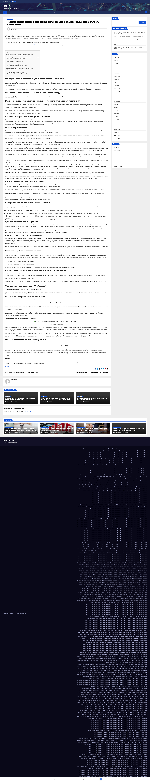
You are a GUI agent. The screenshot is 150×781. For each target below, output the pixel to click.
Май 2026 (116, 66)
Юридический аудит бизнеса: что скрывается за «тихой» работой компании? (115, 776)
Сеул (88, 696)
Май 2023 (116, 122)
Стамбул (141, 702)
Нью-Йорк (131, 654)
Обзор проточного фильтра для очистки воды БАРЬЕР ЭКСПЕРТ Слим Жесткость (55, 399)
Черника (121, 756)
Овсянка (89, 658)
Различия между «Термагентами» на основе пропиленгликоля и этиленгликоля (23, 57)
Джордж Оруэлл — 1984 (123, 542)
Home (81, 448)
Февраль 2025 (117, 88)
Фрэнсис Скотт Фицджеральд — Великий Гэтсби (101, 732)
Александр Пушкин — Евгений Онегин (140, 450)
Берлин (106, 480)
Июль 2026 (116, 60)
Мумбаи (96, 636)
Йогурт (98, 564)
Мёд (121, 616)
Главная (10, 12)
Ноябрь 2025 (116, 79)
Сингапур (90, 700)
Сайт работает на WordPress (8, 613)
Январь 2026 (116, 73)
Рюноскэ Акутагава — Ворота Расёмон (140, 686)
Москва (102, 632)
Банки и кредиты (41, 12)
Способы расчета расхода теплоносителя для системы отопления (20, 399)
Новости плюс (117, 163)
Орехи (139, 660)
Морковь (141, 630)
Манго (105, 602)
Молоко (97, 630)
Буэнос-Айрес (120, 482)
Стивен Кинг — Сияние (133, 704)
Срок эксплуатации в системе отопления (15, 61)
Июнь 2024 (116, 107)
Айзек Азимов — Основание (113, 450)
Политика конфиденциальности (136, 670)
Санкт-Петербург (82, 690)
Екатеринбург (115, 550)
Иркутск (92, 562)
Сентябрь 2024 (117, 101)
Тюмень (123, 712)
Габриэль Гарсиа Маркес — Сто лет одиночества (101, 492)
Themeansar (23, 613)
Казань (81, 566)
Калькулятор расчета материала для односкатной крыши (22, 372)
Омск (88, 660)
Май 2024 (116, 110)
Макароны (109, 600)
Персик (91, 670)
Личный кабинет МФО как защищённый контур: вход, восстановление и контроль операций (20, 430)
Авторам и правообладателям (102, 450)
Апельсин (127, 474)
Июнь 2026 (116, 63)
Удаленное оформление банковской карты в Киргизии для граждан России (128, 429)
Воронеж (137, 488)
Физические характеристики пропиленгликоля (16, 58)
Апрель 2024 (116, 113)
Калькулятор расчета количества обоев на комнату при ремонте (92, 399)
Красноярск (124, 578)
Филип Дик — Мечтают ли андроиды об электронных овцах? (136, 730)
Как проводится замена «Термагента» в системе (16, 62)
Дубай (114, 548)
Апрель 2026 (116, 70)
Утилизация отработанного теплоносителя (17, 66)
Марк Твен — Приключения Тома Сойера (139, 602)
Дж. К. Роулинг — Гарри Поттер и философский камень (116, 508)
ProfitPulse (8, 6)
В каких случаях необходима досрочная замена (18, 65)
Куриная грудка (98, 582)
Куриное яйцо (127, 584)
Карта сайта (105, 572)
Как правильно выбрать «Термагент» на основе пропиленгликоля (20, 68)
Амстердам (125, 464)
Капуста (145, 570)
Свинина (133, 692)
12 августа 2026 (45, 432)
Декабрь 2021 (117, 138)
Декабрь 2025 (117, 76)
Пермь (87, 668)
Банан (94, 478)
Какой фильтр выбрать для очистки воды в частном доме (91, 372)
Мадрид (122, 598)
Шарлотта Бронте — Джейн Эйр (91, 760)
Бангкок (119, 478)
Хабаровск (135, 738)
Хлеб (126, 742)
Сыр (116, 710)
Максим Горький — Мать (99, 602)
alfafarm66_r (15, 28)
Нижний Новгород (93, 638)
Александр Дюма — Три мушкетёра (125, 450)
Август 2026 (116, 57)
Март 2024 (116, 116)
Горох (104, 506)
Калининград (94, 568)
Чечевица (101, 758)
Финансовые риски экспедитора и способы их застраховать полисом (129, 36)
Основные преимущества (14, 59)
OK (100, 779)
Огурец (124, 658)
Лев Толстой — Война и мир (142, 586)
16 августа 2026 (9, 432)
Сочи (94, 702)
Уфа (88, 716)
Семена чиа (99, 694)
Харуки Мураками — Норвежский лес (103, 742)
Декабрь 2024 (117, 91)
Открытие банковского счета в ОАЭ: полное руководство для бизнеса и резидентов (93, 664)
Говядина (136, 504)
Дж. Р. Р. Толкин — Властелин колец (126, 518)
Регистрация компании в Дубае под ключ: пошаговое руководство (118, 672)
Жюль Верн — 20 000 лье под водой (98, 554)
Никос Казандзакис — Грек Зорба (86, 652)
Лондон (145, 592)
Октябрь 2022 (117, 135)
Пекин (88, 666)
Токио (143, 710)
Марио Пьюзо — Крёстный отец (125, 602)
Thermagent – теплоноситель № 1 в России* (15, 69)
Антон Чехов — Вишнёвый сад (105, 468)
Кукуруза (124, 580)
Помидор (145, 670)
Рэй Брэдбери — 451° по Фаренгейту (140, 678)
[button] (143, 12)
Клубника (132, 576)
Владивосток (94, 486)
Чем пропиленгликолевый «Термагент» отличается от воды (19, 55)
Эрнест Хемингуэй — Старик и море (112, 768)
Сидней (91, 698)
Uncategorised (9, 19)
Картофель (110, 572)
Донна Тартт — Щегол (100, 548)
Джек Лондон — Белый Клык (101, 542)
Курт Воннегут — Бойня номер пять (115, 586)
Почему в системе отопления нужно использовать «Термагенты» (20, 54)
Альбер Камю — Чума (116, 458)
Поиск (115, 18)
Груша (142, 506)
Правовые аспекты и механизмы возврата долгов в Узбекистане (128, 39)
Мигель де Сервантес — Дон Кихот (93, 618)
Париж (110, 664)
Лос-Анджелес (94, 596)
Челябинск (97, 754)
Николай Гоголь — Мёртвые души (128, 642)
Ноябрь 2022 (116, 132)
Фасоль (145, 716)
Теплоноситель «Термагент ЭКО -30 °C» (16, 72)
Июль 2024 (116, 104)
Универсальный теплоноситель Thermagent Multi (18, 73)
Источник (7, 366)
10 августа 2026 (81, 432)
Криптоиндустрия (53, 12)
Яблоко (131, 776)
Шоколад (115, 766)
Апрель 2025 (116, 85)
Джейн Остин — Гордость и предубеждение (122, 528)
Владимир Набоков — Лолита (129, 488)
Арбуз (95, 476)
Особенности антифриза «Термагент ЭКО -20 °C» (18, 71)
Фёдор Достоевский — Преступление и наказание (119, 718)
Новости (17, 12)
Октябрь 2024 (117, 98)
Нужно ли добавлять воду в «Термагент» (17, 64)
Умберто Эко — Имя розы (81, 716)
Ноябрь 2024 (116, 94)
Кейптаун (119, 574)
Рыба (109, 678)
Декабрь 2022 (117, 129)
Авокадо (90, 448)
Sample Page (85, 448)
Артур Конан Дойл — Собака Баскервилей (123, 476)
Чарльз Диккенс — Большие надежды (96, 744)
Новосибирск (94, 652)
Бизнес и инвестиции (28, 12)
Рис (116, 674)
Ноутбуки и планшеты (67, 12)
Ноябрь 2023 (116, 119)
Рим (131, 672)
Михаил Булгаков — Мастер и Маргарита (107, 618)
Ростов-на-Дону (86, 676)
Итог (8, 75)
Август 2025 (116, 82)
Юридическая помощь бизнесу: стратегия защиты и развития (90, 776)
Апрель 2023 (116, 126)
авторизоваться (27, 411)
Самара (98, 688)
